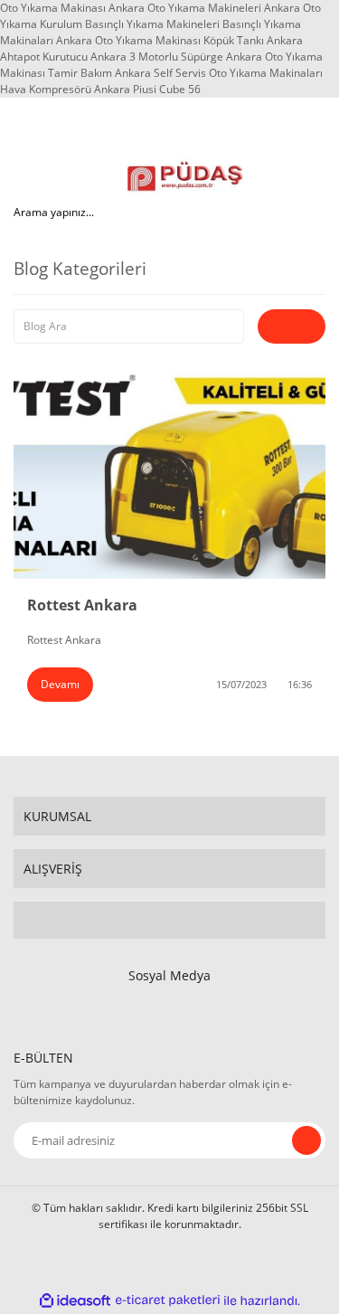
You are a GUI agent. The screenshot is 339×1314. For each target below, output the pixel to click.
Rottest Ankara (82, 605)
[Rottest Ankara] (169, 475)
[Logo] (185, 176)
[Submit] (306, 1140)
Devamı (60, 684)
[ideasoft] (75, 1300)
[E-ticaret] (168, 1300)
